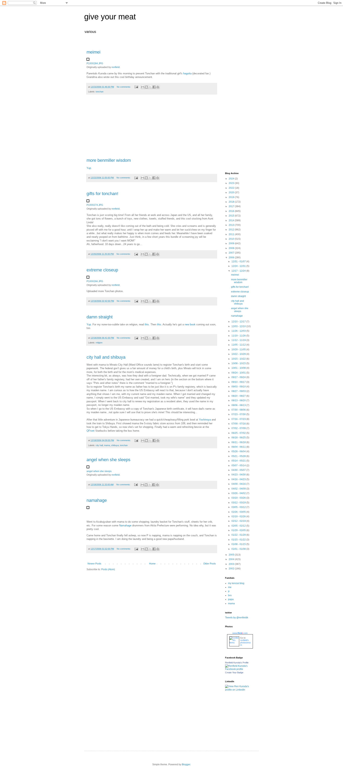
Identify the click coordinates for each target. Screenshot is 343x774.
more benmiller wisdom (109, 160)
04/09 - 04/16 (238, 484)
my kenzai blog (236, 583)
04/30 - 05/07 (238, 470)
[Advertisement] (151, 128)
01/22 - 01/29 (238, 535)
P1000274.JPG (95, 205)
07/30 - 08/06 (238, 409)
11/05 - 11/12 (238, 344)
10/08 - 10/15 (238, 363)
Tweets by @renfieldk (236, 617)
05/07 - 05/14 (238, 465)
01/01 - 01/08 (238, 549)
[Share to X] (150, 87)
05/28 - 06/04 (238, 451)
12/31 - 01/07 (238, 261)
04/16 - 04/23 (238, 479)
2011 (232, 234)
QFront (90, 430)
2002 (232, 568)
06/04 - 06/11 (238, 446)
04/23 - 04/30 (238, 474)
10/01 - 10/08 (238, 368)
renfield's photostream (245, 642)
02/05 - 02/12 (238, 525)
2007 (232, 252)
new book (190, 324)
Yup (89, 168)
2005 (232, 554)
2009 (232, 243)
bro (230, 595)
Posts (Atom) (108, 569)
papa (231, 599)
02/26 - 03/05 (238, 512)
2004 (232, 559)
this (147, 324)
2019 (232, 197)
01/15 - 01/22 (238, 539)
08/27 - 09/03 (238, 391)
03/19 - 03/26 (238, 497)
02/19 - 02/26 (238, 516)
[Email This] (143, 87)
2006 (232, 257)
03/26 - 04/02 (238, 493)
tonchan (99, 91)
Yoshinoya (205, 419)
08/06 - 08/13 (238, 405)
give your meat (110, 16)
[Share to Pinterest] (158, 87)
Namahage (125, 525)
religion (99, 342)
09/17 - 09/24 (238, 377)
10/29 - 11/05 (238, 349)
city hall (99, 445)
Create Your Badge (234, 672)
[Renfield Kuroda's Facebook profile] (239, 669)
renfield (116, 67)
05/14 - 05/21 (238, 460)
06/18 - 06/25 (238, 437)
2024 (232, 178)
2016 (232, 211)
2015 (232, 215)
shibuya (115, 445)
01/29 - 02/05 (238, 530)
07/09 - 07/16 (238, 423)
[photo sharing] (88, 59)
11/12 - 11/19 (238, 340)
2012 (232, 229)
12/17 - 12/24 (238, 270)
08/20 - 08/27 (238, 396)
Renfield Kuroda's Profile (237, 662)
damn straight (100, 316)
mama (107, 445)
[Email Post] (136, 87)
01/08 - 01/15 (238, 544)
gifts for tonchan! (102, 193)
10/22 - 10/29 (238, 354)
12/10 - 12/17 (238, 321)
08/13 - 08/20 (238, 400)
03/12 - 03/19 (238, 502)
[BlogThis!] (146, 87)
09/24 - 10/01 (238, 372)
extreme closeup (102, 269)
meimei (93, 52)
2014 (232, 220)
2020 (232, 192)
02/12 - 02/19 (238, 521)
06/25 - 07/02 (238, 433)
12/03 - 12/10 (238, 326)
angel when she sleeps (108, 459)
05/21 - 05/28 (238, 456)
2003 (232, 564)
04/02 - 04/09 (238, 488)
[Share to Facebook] (154, 87)
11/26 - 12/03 (238, 331)
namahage (97, 500)
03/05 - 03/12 (238, 507)
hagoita (187, 73)
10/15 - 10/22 (238, 358)
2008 (232, 248)
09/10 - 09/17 (238, 382)
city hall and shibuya (106, 357)
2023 (232, 183)
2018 (232, 201)
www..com (240, 633)
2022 (232, 188)
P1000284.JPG (95, 63)
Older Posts (209, 563)
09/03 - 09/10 (238, 386)
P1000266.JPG (95, 281)
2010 (232, 239)
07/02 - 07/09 (238, 428)
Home (152, 563)
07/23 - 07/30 (238, 414)
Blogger (186, 764)
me (229, 587)
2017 (232, 206)
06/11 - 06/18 (238, 442)
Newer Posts (94, 563)
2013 (232, 225)
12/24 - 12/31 (238, 266)
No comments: (124, 87)
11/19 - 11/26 (238, 335)
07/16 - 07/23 (238, 419)
